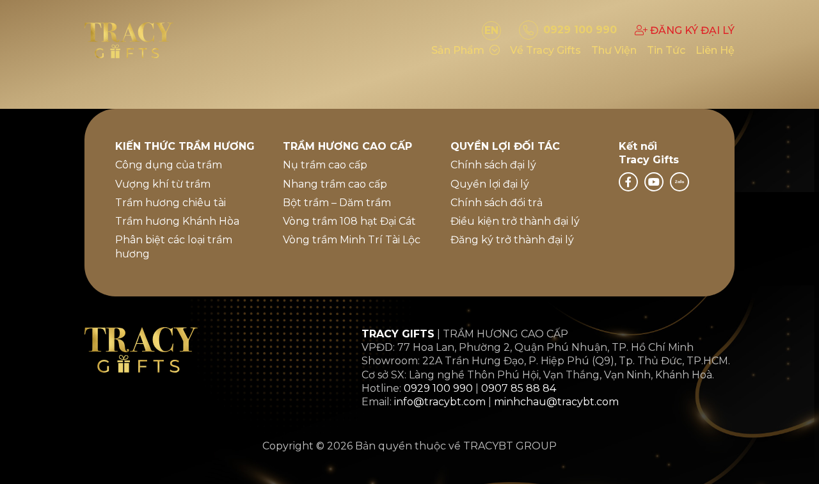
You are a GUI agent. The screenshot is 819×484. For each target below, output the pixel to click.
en (491, 30)
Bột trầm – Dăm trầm (337, 203)
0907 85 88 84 (518, 388)
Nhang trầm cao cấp (335, 184)
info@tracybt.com (440, 402)
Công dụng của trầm (168, 165)
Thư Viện (614, 50)
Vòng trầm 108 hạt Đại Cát (349, 221)
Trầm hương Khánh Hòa (177, 221)
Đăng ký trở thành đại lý (512, 240)
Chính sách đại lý (493, 165)
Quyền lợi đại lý (489, 184)
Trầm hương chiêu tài (170, 203)
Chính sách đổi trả (496, 203)
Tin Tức (666, 50)
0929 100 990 (438, 388)
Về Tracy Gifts (545, 50)
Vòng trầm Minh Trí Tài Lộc (351, 240)
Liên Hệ (715, 50)
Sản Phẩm (457, 50)
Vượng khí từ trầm (163, 184)
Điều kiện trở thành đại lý (515, 221)
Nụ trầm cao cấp (325, 165)
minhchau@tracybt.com (556, 402)
